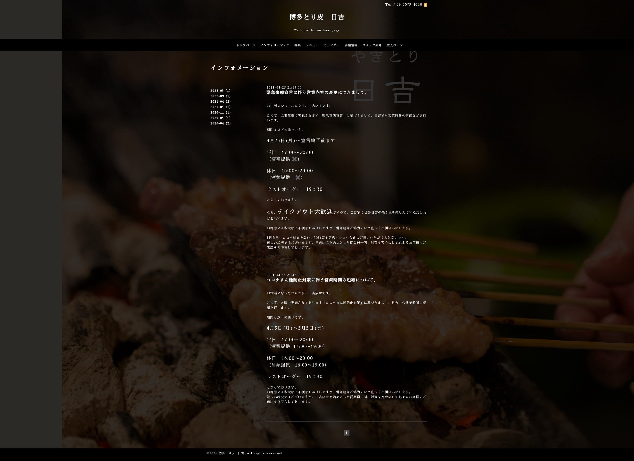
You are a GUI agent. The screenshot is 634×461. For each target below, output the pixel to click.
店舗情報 (351, 45)
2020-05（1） (221, 117)
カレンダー (332, 45)
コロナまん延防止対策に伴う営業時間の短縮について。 (322, 280)
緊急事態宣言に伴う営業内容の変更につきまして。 (317, 93)
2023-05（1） (221, 90)
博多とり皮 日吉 (317, 17)
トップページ (246, 45)
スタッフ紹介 (372, 45)
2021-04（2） (222, 101)
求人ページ (395, 45)
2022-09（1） (222, 96)
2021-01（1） (222, 107)
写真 (297, 45)
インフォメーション (275, 45)
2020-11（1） (222, 112)
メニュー (312, 45)
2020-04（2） (222, 123)
